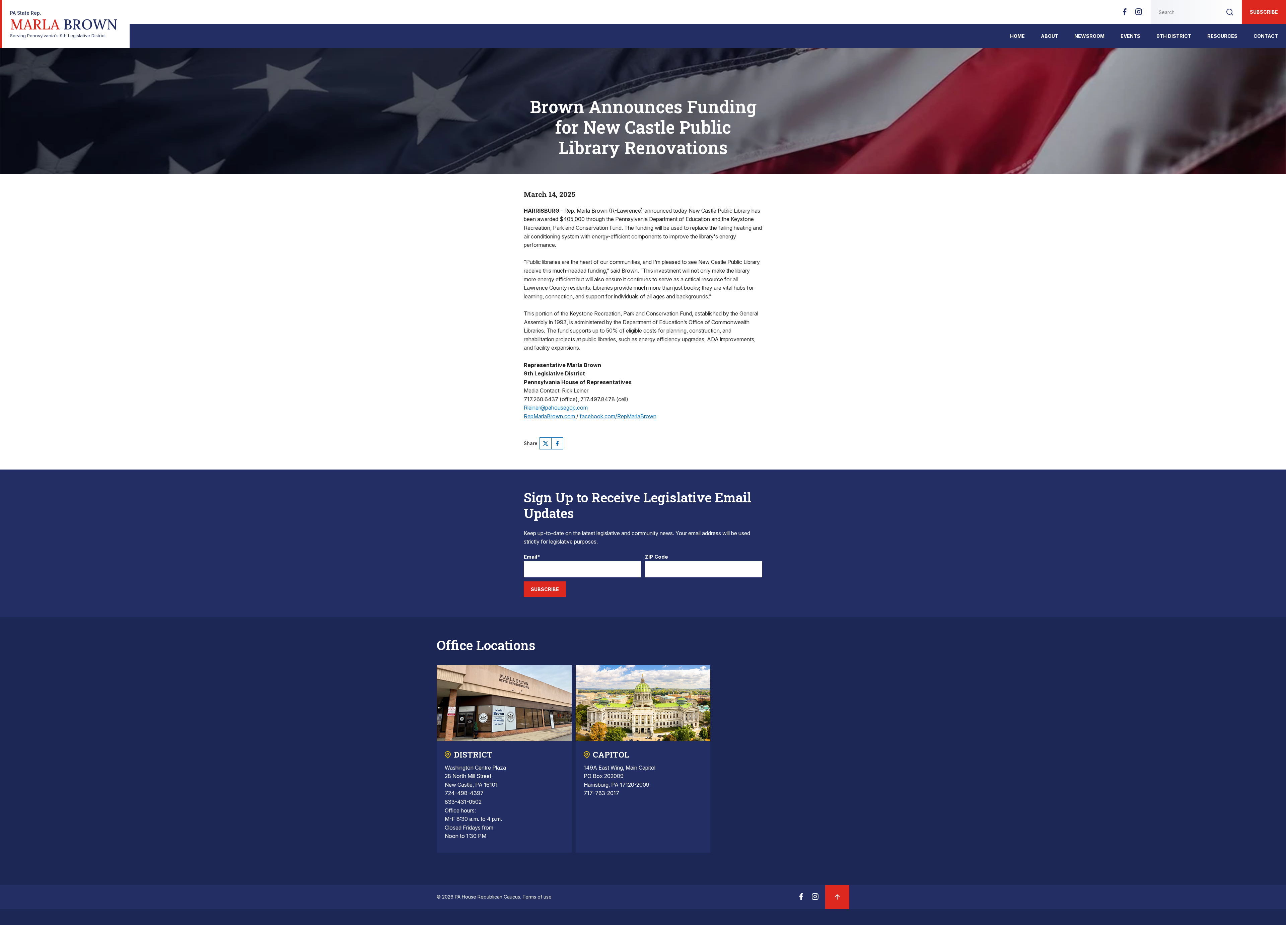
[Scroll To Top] (837, 897)
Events (1130, 36)
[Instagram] (1139, 13)
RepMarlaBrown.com (549, 416)
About (1049, 36)
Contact (1266, 36)
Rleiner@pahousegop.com (556, 407)
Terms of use (537, 897)
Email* (532, 557)
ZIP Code (656, 557)
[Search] (1230, 12)
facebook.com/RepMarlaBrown (618, 416)
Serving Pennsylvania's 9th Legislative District (64, 24)
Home (1017, 36)
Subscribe (1264, 12)
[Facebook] (1125, 13)
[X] (546, 443)
